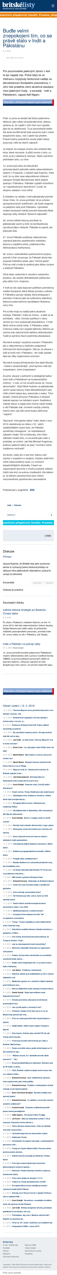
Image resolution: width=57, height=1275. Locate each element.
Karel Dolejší (18, 647)
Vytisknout (11, 514)
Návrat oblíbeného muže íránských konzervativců (32, 988)
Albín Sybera (17, 1115)
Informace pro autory (33, 1250)
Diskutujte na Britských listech (41, 881)
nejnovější (37, 582)
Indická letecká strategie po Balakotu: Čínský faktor (24, 611)
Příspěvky (29, 1253)
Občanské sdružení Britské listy (31, 1264)
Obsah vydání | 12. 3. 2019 (18, 705)
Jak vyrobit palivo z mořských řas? (26, 1007)
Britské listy (23, 6)
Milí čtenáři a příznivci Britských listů (27, 877)
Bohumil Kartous (20, 881)
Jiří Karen (16, 1118)
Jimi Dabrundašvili (21, 777)
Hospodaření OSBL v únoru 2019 (25, 1226)
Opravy (6, 1250)
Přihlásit (7, 556)
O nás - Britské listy (10, 1245)
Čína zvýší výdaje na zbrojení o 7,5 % (27, 1178)
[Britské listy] (28, 103)
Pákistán (17, 505)
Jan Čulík (17, 739)
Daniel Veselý (17, 992)
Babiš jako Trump (19, 1137)
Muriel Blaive (18, 754)
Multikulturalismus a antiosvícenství (28, 910)
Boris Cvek (18, 747)
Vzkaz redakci (30, 1248)
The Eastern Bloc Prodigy (34, 1115)
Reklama (6, 1253)
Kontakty (6, 1248)
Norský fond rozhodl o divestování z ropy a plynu (33, 825)
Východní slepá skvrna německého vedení (29, 1133)
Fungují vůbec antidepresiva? (25, 858)
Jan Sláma (16, 970)
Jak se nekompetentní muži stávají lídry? (29, 944)
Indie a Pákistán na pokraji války (21, 644)
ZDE (32, 490)
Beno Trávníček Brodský (22, 1092)
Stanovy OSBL (30, 1245)
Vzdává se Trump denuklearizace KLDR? (29, 1181)
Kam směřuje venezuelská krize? (27, 892)
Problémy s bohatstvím (31, 970)
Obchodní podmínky (11, 1256)
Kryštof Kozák (18, 1107)
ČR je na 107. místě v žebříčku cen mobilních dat (32, 1222)
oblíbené (49, 582)
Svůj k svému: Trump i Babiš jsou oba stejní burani (33, 792)
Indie (9, 505)
